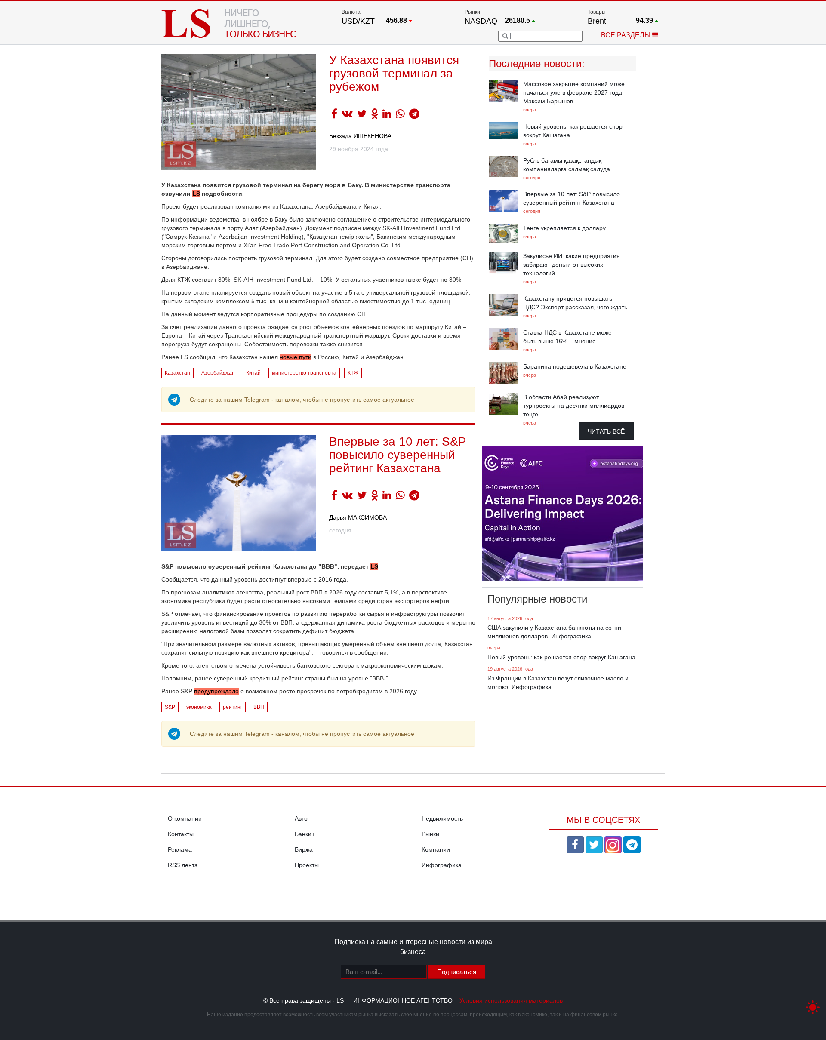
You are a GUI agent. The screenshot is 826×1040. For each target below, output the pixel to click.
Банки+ (305, 834)
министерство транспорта (304, 373)
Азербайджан (218, 373)
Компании (436, 849)
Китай (253, 373)
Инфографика (442, 865)
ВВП (258, 707)
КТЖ (353, 373)
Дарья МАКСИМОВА (358, 517)
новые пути (295, 357)
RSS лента (183, 865)
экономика (199, 707)
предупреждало (216, 691)
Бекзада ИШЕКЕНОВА (360, 135)
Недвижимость (442, 818)
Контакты (181, 834)
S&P (170, 707)
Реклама (180, 849)
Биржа (304, 849)
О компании (185, 818)
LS (196, 193)
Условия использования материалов (511, 1000)
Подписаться (456, 971)
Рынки (430, 834)
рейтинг (232, 707)
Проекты (307, 865)
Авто (301, 818)
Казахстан (177, 373)
